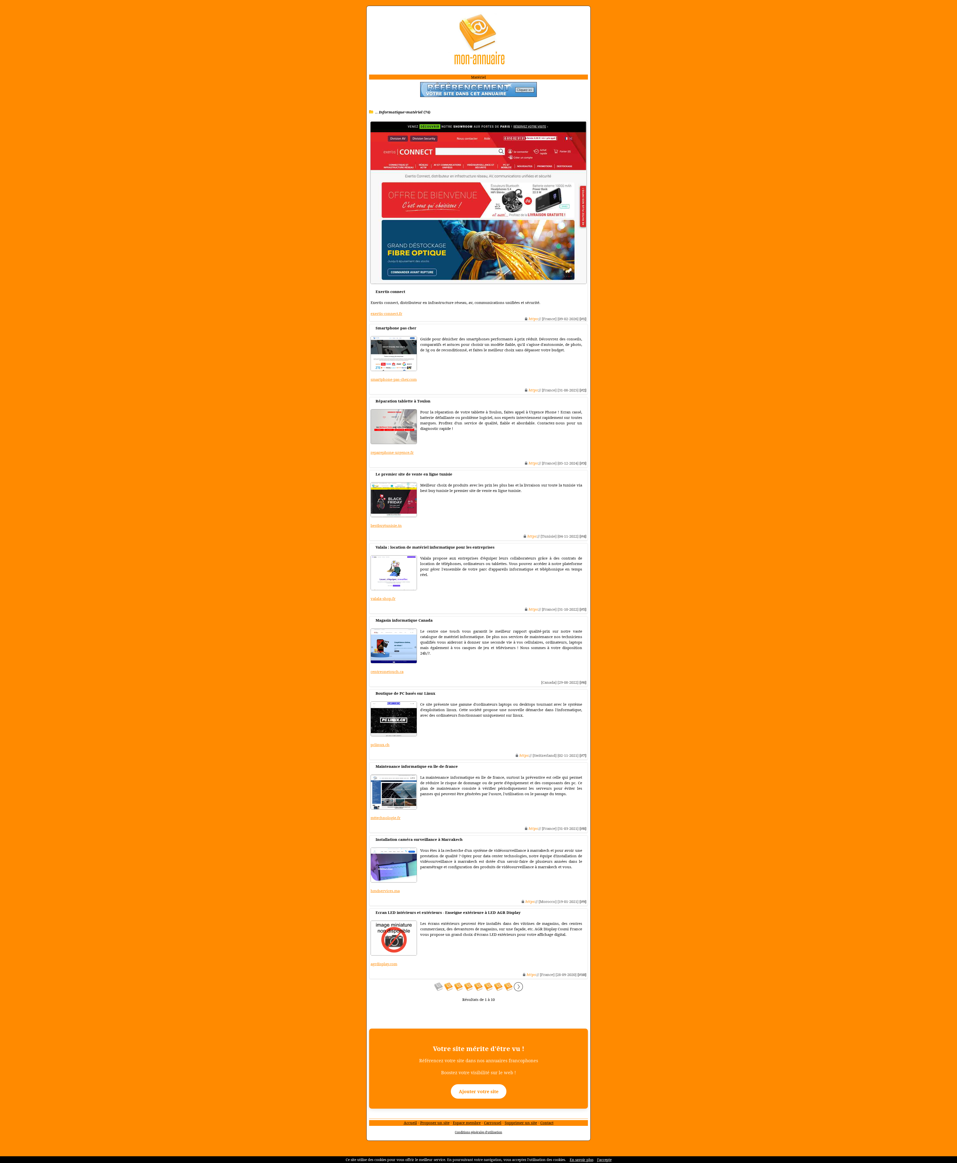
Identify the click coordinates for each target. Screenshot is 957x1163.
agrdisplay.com (384, 963)
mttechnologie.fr (385, 817)
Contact (547, 1122)
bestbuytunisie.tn (386, 525)
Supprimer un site (521, 1122)
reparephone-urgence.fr (392, 452)
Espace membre (467, 1122)
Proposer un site (435, 1122)
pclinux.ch (380, 744)
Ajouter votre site (478, 1091)
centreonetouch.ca (387, 671)
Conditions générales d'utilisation (478, 1132)
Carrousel (492, 1122)
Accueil (410, 1122)
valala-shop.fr (383, 598)
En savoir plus (581, 1159)
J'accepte (604, 1159)
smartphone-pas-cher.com (394, 379)
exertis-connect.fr (386, 313)
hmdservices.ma (385, 890)
